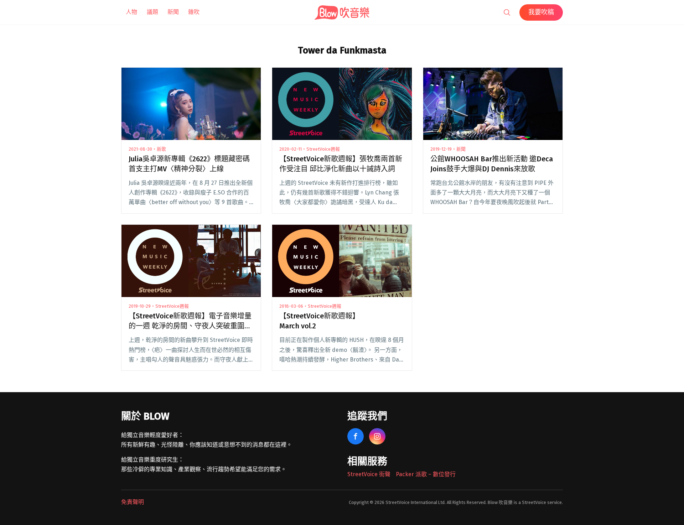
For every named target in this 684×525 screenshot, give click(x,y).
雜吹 (194, 12)
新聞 (173, 12)
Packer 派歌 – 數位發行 (426, 474)
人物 (131, 12)
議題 (152, 12)
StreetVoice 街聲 (368, 474)
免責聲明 (132, 502)
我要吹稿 (541, 12)
